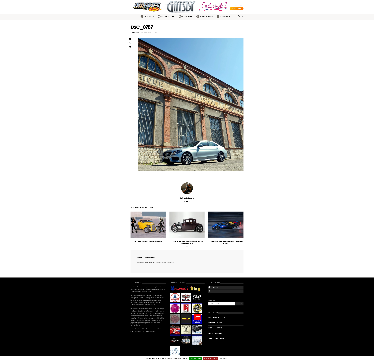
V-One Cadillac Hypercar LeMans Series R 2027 (226, 243)
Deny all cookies (211, 358)
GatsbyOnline (149, 17)
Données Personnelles (216, 318)
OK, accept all (196, 358)
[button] (242, 17)
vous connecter (150, 262)
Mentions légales (215, 323)
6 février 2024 (135, 33)
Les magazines (187, 17)
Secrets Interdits (226, 17)
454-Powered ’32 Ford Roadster (148, 242)
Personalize (224, 358)
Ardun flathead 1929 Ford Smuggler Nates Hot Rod (187, 243)
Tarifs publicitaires (216, 338)
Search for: (211, 300)
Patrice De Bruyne (206, 17)
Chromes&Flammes (168, 17)
